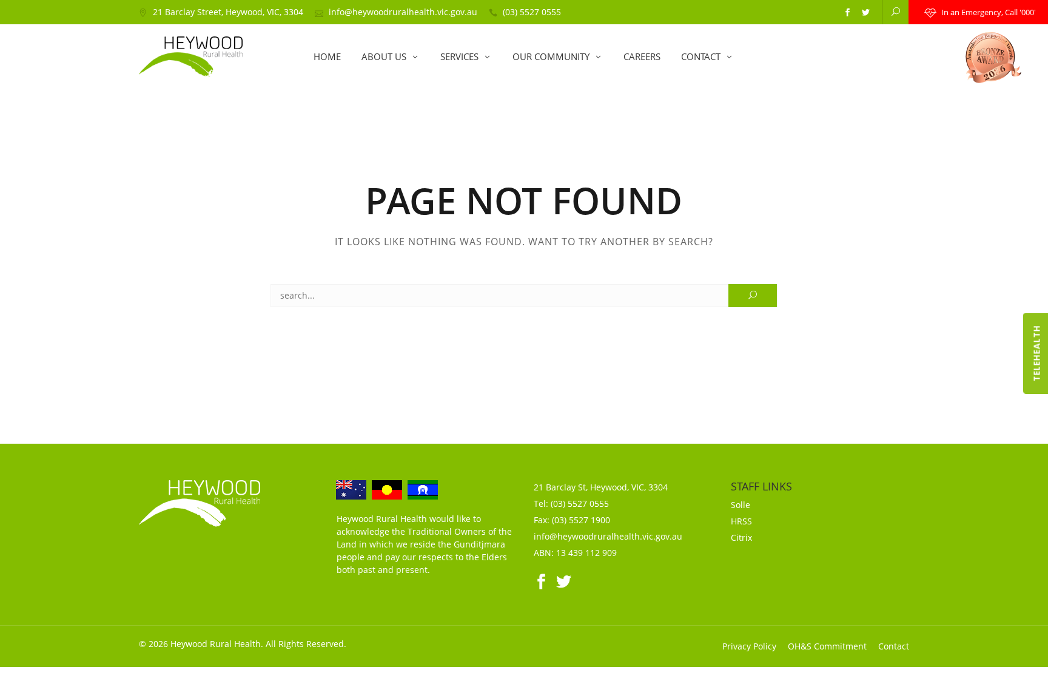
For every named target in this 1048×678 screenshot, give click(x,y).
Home (327, 56)
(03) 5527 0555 (532, 12)
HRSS (741, 521)
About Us (383, 56)
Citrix (741, 537)
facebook (847, 12)
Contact (700, 56)
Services (459, 56)
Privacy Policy (749, 646)
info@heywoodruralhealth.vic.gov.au (403, 12)
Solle (740, 504)
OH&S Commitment (827, 646)
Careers (641, 56)
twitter (865, 12)
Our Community (551, 56)
